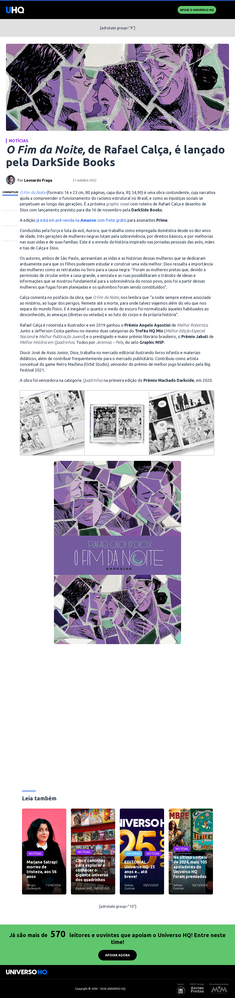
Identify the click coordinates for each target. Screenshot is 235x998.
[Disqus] (117, 719)
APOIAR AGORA (117, 955)
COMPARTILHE (10, 192)
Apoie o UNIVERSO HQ (197, 9)
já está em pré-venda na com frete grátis (81, 220)
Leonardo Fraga (38, 180)
